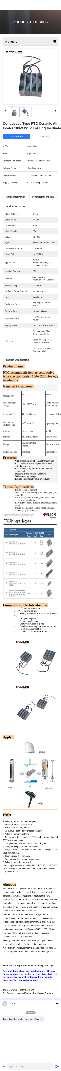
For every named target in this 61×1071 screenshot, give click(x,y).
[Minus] (57, 1003)
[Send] (57, 1066)
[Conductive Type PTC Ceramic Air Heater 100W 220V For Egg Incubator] (30, 76)
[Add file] (4, 1066)
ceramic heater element (21, 990)
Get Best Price (16, 136)
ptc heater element (43, 993)
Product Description (43, 197)
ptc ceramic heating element (18, 993)
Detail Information (15, 197)
